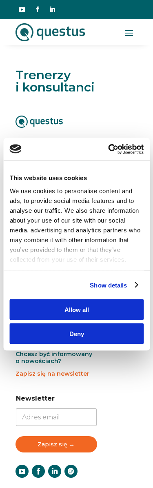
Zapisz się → (56, 444)
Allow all (76, 309)
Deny (76, 333)
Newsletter (35, 398)
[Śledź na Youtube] (22, 9)
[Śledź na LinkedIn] (52, 9)
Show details (108, 284)
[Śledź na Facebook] (37, 9)
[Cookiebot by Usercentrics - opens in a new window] (109, 149)
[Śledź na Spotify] (71, 471)
